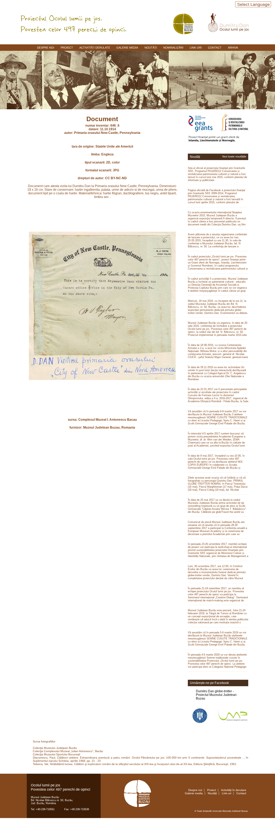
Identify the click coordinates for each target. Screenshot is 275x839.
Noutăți (151, 47)
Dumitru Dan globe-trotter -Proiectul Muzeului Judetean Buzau (216, 694)
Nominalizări (173, 47)
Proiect (67, 47)
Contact (214, 47)
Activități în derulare (233, 790)
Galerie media (127, 47)
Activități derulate (94, 47)
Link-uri (196, 47)
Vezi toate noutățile (234, 156)
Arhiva (233, 47)
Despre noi (45, 47)
